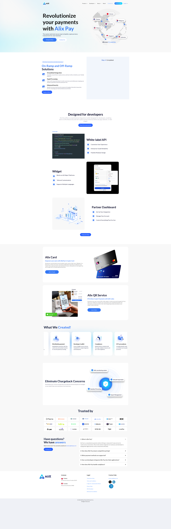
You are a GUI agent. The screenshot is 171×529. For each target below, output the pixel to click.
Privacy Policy (90, 486)
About (98, 3)
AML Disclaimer (90, 488)
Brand (104, 3)
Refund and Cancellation (92, 491)
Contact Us (110, 3)
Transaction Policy (91, 478)
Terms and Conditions (91, 481)
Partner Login (118, 3)
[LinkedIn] (113, 481)
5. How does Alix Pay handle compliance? (92, 464)
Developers (91, 3)
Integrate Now (49, 39)
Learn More (94, 310)
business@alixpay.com (71, 445)
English (125, 3)
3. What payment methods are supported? (93, 455)
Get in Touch (52, 272)
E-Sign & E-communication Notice (94, 483)
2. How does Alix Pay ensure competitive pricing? (95, 451)
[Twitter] (110, 481)
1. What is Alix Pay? (86, 439)
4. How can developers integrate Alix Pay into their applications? (99, 460)
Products (84, 3)
